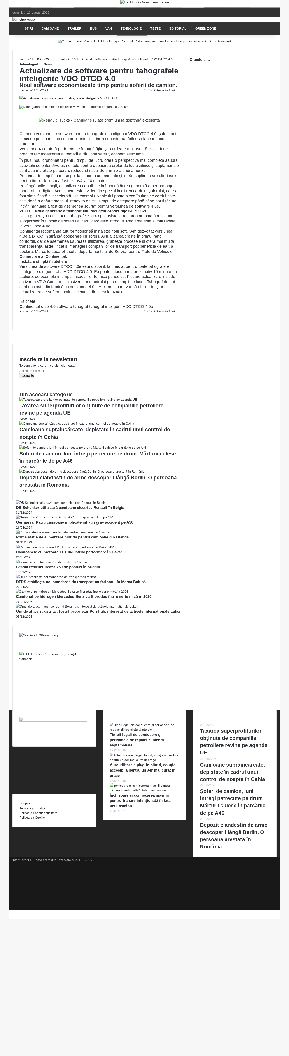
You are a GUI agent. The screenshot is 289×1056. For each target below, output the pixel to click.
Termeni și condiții (32, 808)
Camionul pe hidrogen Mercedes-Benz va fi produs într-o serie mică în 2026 (83, 596)
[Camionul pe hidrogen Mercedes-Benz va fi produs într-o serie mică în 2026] (72, 591)
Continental (55, 256)
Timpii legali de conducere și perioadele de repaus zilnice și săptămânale (137, 740)
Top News (44, 64)
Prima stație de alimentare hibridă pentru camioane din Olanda (72, 537)
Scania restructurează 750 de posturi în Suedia (58, 567)
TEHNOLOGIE (131, 28)
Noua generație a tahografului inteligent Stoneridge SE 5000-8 (90, 211)
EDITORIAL (177, 28)
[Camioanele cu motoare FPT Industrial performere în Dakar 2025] (66, 547)
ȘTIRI (29, 28)
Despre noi (27, 803)
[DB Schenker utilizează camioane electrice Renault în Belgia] (61, 502)
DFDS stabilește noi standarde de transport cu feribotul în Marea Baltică (81, 582)
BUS (93, 28)
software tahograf (72, 306)
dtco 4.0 (48, 306)
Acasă (24, 59)
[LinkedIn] (20, 316)
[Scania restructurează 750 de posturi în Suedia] (51, 562)
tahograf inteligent (105, 306)
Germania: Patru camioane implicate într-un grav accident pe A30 (74, 522)
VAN (108, 28)
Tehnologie (63, 59)
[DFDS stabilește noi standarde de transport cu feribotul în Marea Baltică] (57, 577)
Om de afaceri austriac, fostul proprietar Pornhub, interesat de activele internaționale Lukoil (99, 611)
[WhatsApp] (21, 321)
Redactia (25, 90)
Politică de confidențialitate (38, 813)
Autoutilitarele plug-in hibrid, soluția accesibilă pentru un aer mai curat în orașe (142, 770)
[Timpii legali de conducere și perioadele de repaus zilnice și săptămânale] (144, 729)
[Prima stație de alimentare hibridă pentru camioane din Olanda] (62, 532)
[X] (10, 912)
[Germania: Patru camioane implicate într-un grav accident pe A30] (64, 517)
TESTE (155, 28)
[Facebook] (19, 316)
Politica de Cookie (32, 817)
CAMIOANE (50, 28)
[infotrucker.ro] (23, 19)
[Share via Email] (21, 316)
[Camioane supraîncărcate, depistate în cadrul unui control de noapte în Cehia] (76, 423)
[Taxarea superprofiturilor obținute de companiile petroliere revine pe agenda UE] (78, 399)
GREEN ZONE (205, 28)
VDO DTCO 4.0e (138, 306)
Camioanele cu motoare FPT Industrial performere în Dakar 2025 (73, 552)
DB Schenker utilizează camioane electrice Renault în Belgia (70, 508)
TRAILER (74, 28)
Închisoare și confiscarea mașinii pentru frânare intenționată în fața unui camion (140, 800)
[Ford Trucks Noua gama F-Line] (144, 3)
